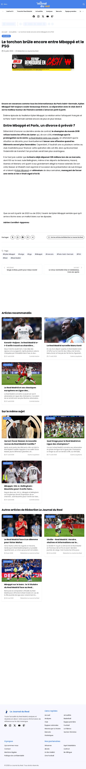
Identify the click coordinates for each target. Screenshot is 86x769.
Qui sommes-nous (11, 745)
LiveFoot (67, 749)
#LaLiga (21, 254)
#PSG (79, 254)
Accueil (4, 32)
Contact (7, 749)
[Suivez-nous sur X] (43, 16)
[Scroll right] (83, 11)
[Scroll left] (3, 11)
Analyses (49, 11)
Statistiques (49, 735)
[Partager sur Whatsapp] (18, 237)
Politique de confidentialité (14, 756)
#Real (5, 258)
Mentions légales (10, 752)
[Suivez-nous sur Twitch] (52, 16)
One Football (49, 756)
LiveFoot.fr (9, 11)
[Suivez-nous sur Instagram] (38, 16)
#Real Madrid (15, 258)
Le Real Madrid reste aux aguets (44, 138)
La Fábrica (67, 729)
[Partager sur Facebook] (23, 237)
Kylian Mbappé (22, 170)
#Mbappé (38, 254)
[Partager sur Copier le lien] (33, 237)
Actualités (39, 11)
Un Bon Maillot (50, 752)
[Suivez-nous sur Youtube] (48, 16)
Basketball (67, 718)
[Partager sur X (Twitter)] (12, 237)
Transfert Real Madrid (24, 11)
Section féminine (70, 732)
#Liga (29, 254)
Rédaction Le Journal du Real (27, 51)
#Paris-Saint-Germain (65, 254)
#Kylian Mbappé (9, 254)
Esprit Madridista (70, 745)
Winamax (48, 745)
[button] (4, 4)
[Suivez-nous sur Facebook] (34, 16)
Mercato (59, 11)
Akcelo (47, 749)
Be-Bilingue (68, 752)
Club (46, 722)
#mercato (49, 254)
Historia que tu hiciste (53, 729)
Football (67, 725)
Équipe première (70, 11)
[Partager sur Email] (28, 237)
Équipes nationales (51, 725)
